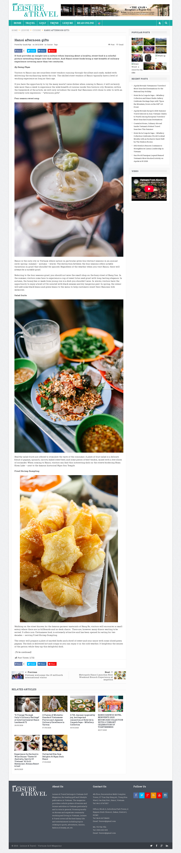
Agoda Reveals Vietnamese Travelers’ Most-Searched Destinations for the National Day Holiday (150, 88)
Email (121, 44)
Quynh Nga (27, 44)
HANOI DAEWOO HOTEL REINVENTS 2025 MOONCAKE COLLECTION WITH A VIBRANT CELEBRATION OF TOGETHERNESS (110, 721)
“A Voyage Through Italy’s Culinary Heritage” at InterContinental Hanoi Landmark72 (26, 719)
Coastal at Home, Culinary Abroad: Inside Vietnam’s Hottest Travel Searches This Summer (148, 126)
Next (107, 672)
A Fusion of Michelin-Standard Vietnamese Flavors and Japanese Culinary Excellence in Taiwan (53, 720)
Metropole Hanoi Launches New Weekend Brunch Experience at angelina (96, 677)
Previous (32, 672)
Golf (42, 23)
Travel (30, 23)
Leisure (68, 23)
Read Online (85, 23)
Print (112, 44)
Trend (54, 23)
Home (17, 23)
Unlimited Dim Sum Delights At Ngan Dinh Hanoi (53, 756)
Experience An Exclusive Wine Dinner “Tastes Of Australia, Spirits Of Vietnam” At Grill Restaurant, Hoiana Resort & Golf (26, 760)
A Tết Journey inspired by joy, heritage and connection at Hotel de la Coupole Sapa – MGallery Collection (82, 720)
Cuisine (50, 44)
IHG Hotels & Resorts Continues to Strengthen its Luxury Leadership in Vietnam (149, 148)
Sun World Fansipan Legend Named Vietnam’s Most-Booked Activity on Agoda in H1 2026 (149, 158)
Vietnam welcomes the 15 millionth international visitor (44, 676)
